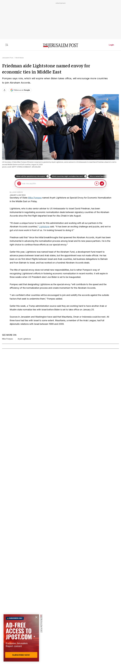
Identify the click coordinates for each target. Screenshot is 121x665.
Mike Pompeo (35, 197)
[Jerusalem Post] (60, 45)
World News (19, 58)
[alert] (21, 637)
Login (111, 45)
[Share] (4, 90)
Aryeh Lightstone (24, 339)
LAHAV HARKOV (17, 192)
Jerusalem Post (7, 58)
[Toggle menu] (6, 44)
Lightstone (44, 226)
